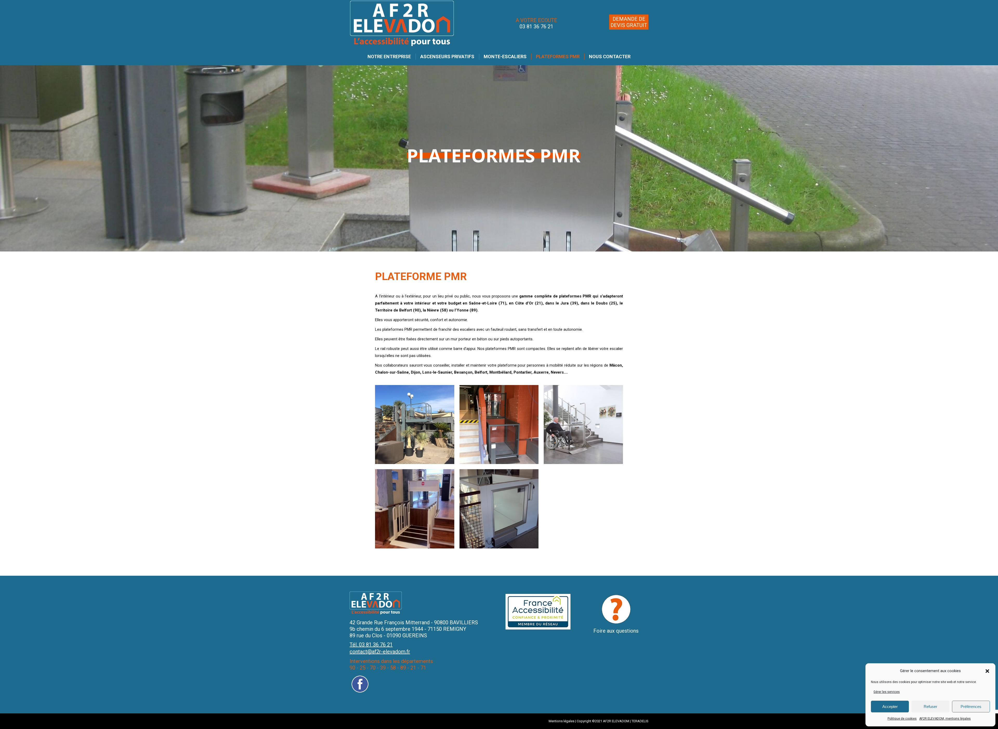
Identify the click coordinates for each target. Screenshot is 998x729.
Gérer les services (887, 692)
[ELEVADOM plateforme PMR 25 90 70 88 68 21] (414, 508)
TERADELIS (640, 721)
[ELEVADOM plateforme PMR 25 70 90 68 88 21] (583, 424)
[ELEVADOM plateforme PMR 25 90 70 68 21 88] (499, 424)
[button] (987, 671)
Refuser (930, 706)
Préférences (971, 706)
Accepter (890, 706)
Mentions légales (561, 721)
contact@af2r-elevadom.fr (380, 651)
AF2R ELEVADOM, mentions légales (945, 718)
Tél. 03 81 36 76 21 (371, 644)
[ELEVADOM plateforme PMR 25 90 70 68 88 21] (414, 424)
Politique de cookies (902, 718)
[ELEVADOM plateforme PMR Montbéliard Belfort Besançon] (499, 508)
